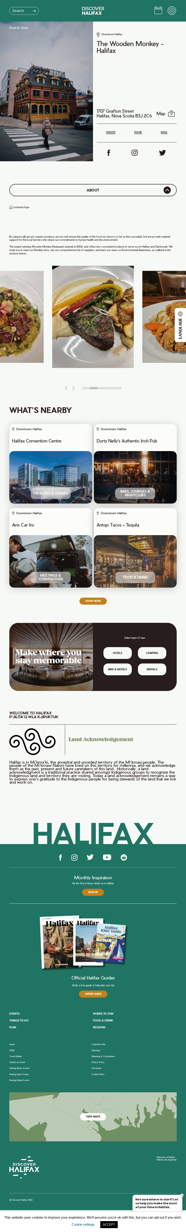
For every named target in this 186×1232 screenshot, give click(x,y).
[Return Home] (93, 11)
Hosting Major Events (19, 1080)
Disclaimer (96, 1068)
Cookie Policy (98, 1074)
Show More (93, 601)
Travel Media (15, 1056)
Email (164, 132)
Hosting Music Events (19, 1068)
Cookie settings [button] (83, 1224)
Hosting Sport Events (19, 1074)
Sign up (93, 892)
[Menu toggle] (172, 10)
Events (14, 1013)
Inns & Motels (117, 669)
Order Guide (93, 994)
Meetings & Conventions (103, 1056)
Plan (12, 1027)
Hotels (117, 653)
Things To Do (19, 1020)
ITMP (12, 1050)
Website (110, 132)
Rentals (152, 669)
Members (96, 1050)
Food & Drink (18, 27)
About (12, 1044)
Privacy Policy (98, 1062)
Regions (99, 1027)
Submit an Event (17, 1062)
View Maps (93, 1116)
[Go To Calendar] (158, 10)
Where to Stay (103, 1013)
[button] (66, 388)
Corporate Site (98, 1044)
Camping (152, 653)
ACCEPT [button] (109, 1224)
